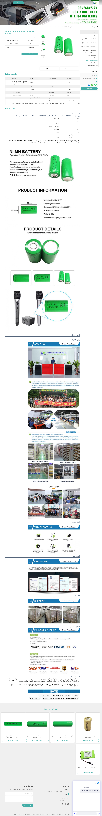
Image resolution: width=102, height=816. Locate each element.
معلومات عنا (53, 2)
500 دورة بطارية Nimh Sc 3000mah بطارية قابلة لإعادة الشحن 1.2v (88, 736)
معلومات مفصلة (69, 68)
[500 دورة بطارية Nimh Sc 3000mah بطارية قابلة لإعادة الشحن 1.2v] (88, 724)
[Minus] (74, 783)
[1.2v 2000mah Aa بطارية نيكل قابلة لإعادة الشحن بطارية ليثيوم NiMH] (37, 724)
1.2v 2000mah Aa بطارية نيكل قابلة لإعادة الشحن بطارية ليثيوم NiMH (37, 736)
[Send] (75, 813)
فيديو (39, 2)
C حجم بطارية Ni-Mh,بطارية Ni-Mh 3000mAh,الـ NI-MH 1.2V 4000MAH (60, 698)
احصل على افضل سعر (29, 53)
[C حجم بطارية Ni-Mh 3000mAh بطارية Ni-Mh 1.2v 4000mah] (64, 46)
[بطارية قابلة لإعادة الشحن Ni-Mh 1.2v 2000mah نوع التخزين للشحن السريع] (62, 724)
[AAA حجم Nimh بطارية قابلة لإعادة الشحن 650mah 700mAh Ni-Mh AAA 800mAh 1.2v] (13, 724)
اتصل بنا (28, 2)
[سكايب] (89, 84)
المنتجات (46, 2)
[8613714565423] (65, 804)
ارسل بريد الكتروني (27, 805)
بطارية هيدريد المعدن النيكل (82, 26)
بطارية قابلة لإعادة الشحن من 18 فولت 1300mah (88, 767)
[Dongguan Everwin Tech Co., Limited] (96, 3)
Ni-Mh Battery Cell (35, 698)
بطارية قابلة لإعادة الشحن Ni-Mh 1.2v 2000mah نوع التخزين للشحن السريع (62, 736)
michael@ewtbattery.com (89, 78)
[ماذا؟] (95, 84)
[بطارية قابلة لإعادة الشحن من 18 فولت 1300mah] (88, 756)
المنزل (59, 2)
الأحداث (35, 2)
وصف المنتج (49, 68)
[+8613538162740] (62, 804)
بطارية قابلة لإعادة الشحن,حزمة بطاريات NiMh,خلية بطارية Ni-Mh (55, 695)
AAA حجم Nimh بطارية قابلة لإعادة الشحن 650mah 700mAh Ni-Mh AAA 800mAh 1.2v (13, 736)
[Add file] (99, 813)
